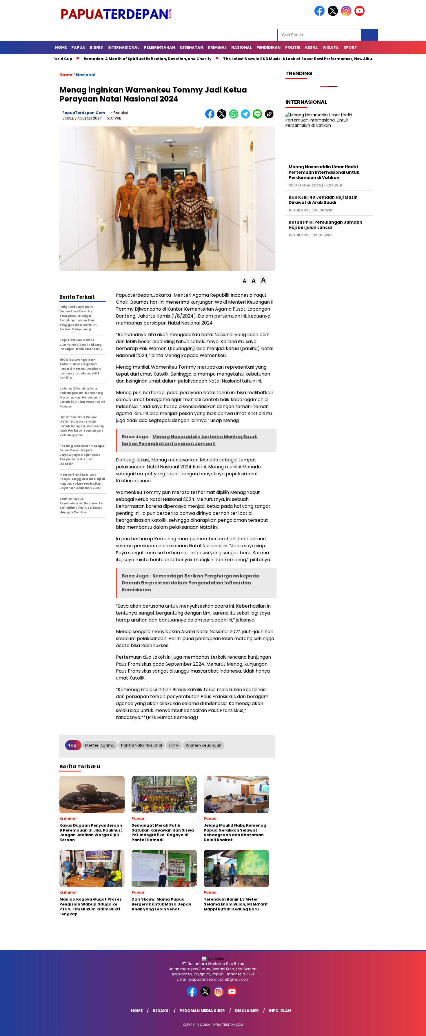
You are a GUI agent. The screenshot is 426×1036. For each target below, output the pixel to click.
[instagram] (347, 14)
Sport (350, 47)
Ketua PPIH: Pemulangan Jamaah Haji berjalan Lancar (325, 224)
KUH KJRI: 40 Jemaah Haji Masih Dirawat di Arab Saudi (323, 199)
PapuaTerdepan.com (83, 112)
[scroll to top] (408, 1027)
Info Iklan (280, 1010)
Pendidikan (268, 47)
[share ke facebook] (211, 117)
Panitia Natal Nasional (141, 745)
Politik (293, 47)
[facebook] (320, 14)
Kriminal (217, 47)
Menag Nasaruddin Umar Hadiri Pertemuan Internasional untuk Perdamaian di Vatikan (324, 172)
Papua (78, 47)
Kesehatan (191, 47)
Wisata (331, 47)
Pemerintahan (159, 47)
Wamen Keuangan (203, 745)
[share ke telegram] (247, 117)
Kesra (311, 47)
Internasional (123, 47)
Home (61, 47)
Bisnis (96, 47)
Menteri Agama (99, 745)
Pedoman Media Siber (202, 1010)
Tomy (174, 745)
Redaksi (161, 1010)
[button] (244, 281)
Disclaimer (247, 1010)
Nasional (241, 47)
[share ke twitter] (223, 117)
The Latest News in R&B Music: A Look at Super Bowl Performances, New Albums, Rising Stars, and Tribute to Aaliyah (309, 58)
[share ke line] (259, 117)
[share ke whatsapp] (235, 117)
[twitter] (334, 14)
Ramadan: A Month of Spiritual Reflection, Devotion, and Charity (120, 58)
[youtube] (360, 14)
